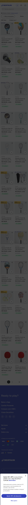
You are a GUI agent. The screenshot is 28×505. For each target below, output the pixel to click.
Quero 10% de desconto (14, 496)
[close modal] (26, 476)
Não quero (14, 500)
